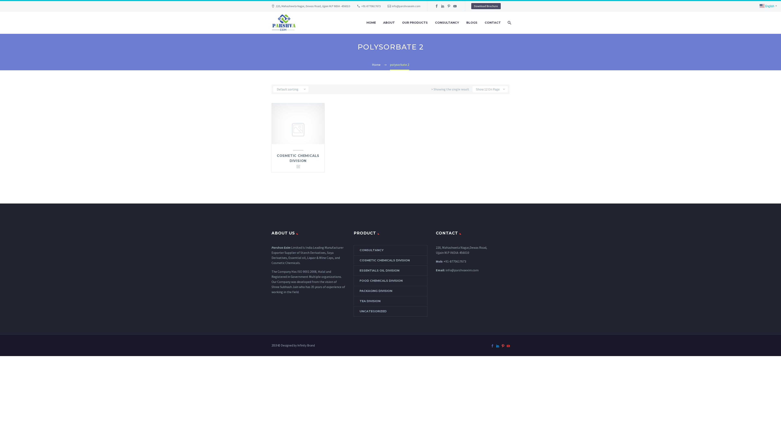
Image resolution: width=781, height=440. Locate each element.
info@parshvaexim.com (406, 6)
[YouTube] (455, 6)
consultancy (372, 250)
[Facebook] (437, 6)
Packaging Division (376, 291)
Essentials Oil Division (379, 270)
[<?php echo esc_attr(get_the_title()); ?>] (298, 166)
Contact (493, 22)
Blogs (471, 22)
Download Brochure (486, 6)
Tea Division (370, 301)
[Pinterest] (449, 6)
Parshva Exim (281, 247)
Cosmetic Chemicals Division (385, 260)
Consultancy (447, 22)
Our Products (415, 22)
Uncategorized (373, 311)
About (389, 22)
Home (371, 22)
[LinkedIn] (443, 6)
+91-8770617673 (371, 6)
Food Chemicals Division (381, 281)
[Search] (509, 22)
